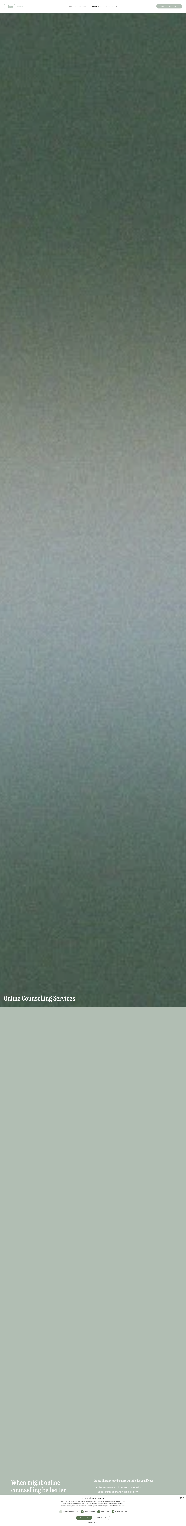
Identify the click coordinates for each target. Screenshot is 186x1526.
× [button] (183, 1498)
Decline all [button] (101, 1518)
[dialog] (93, 1510)
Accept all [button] (84, 1518)
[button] (92, 1522)
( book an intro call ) (169, 6)
